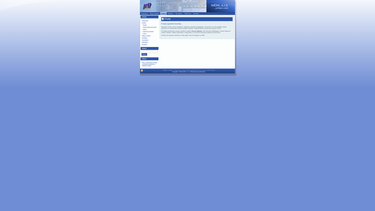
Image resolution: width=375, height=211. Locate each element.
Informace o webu (180, 70)
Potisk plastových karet (149, 27)
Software (144, 38)
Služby (144, 23)
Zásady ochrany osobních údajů (205, 70)
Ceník (144, 33)
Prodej (145, 25)
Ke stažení (145, 40)
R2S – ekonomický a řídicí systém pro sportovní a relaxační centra (149, 64)
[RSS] (142, 71)
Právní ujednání (190, 70)
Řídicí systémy (146, 35)
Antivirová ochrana (148, 31)
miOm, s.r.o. (219, 5)
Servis (145, 29)
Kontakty (144, 44)
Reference (145, 42)
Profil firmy (145, 20)
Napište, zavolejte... (168, 70)
